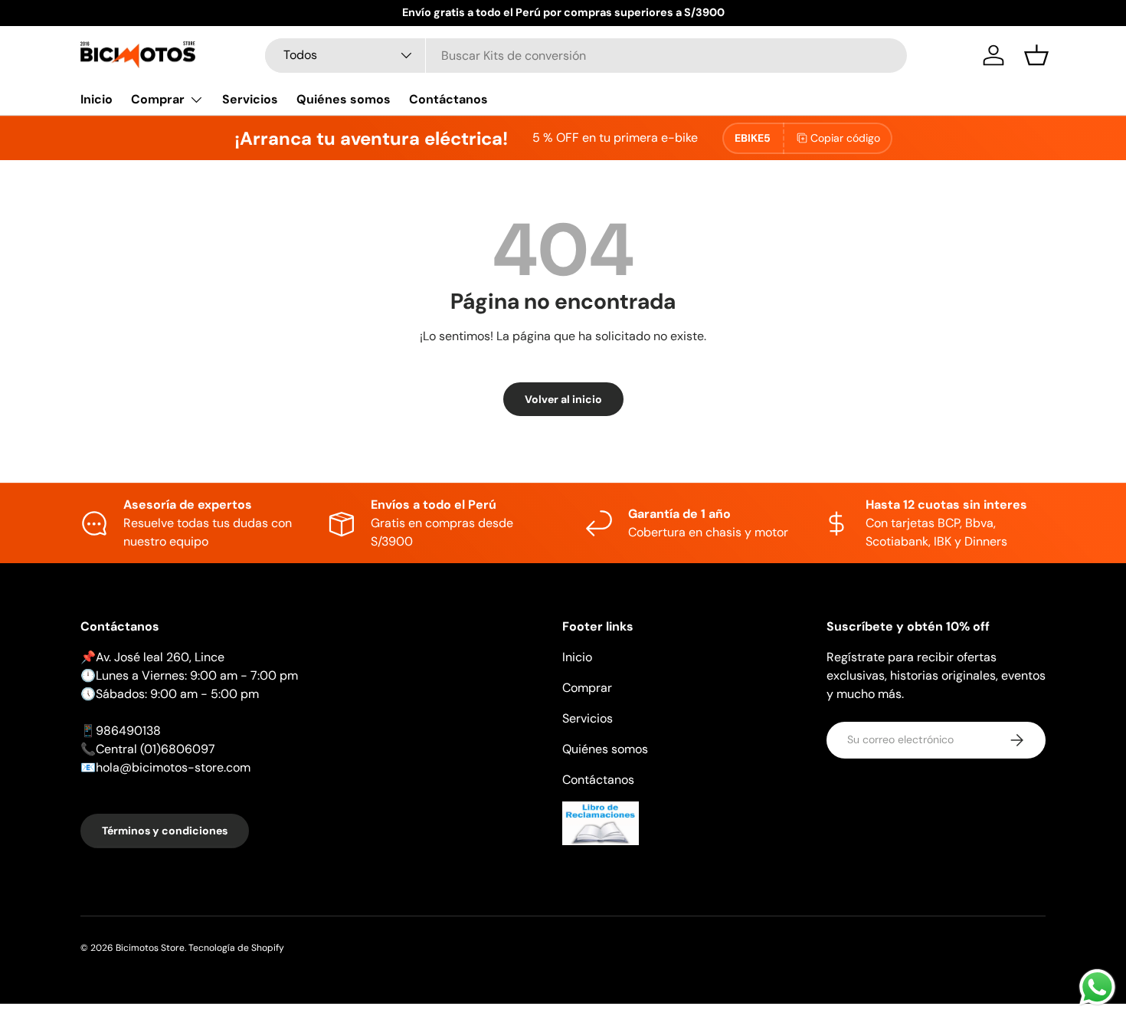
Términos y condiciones (164, 830)
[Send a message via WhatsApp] (1097, 987)
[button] (1036, 55)
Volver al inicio (563, 399)
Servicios (250, 99)
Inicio (96, 99)
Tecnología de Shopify (236, 948)
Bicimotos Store (150, 948)
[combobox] (586, 55)
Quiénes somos (343, 99)
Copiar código (845, 138)
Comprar (158, 99)
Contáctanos (448, 99)
